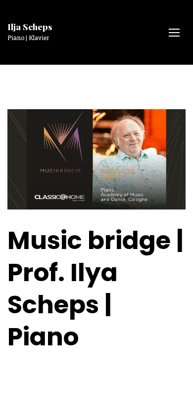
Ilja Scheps (29, 26)
